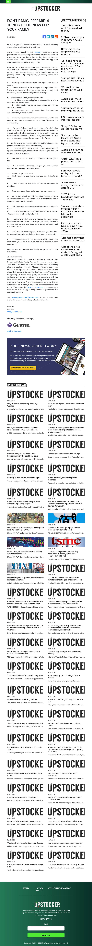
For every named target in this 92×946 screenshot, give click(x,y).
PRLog (37, 52)
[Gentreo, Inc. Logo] (18, 325)
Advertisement (55, 888)
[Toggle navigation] (8, 1)
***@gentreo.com (14, 312)
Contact (66, 888)
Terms (26, 888)
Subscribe (46, 935)
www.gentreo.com (35, 287)
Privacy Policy (39, 889)
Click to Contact (14, 331)
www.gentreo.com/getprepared (25, 297)
